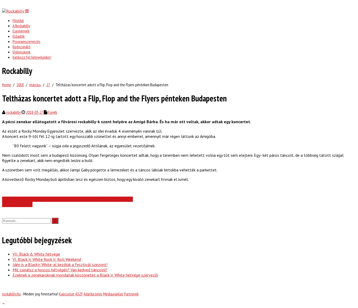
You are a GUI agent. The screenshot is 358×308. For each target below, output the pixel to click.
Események (21, 31)
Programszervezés (26, 41)
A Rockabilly (21, 25)
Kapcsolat (66, 293)
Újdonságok (21, 52)
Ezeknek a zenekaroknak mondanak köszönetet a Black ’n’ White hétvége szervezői (85, 275)
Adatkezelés (93, 293)
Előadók (19, 36)
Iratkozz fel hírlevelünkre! (32, 57)
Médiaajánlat (113, 293)
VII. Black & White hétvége (36, 254)
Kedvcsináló (21, 46)
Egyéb (52, 112)
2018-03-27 (35, 112)
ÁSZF (79, 293)
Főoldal (18, 20)
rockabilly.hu (11, 293)
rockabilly (13, 112)
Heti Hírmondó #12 (16, 204)
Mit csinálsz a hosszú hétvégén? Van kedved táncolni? (60, 269)
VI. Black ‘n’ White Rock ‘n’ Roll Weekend (47, 259)
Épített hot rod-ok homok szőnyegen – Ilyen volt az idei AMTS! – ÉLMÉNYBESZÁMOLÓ (68, 199)
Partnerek (131, 293)
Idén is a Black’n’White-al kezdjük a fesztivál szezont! (60, 264)
